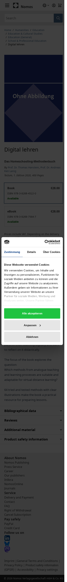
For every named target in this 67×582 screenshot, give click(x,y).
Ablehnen (32, 336)
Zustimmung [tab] (12, 251)
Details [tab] (31, 251)
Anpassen (30, 325)
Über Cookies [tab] (51, 251)
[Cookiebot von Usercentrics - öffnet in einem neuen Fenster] (45, 242)
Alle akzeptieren (32, 313)
